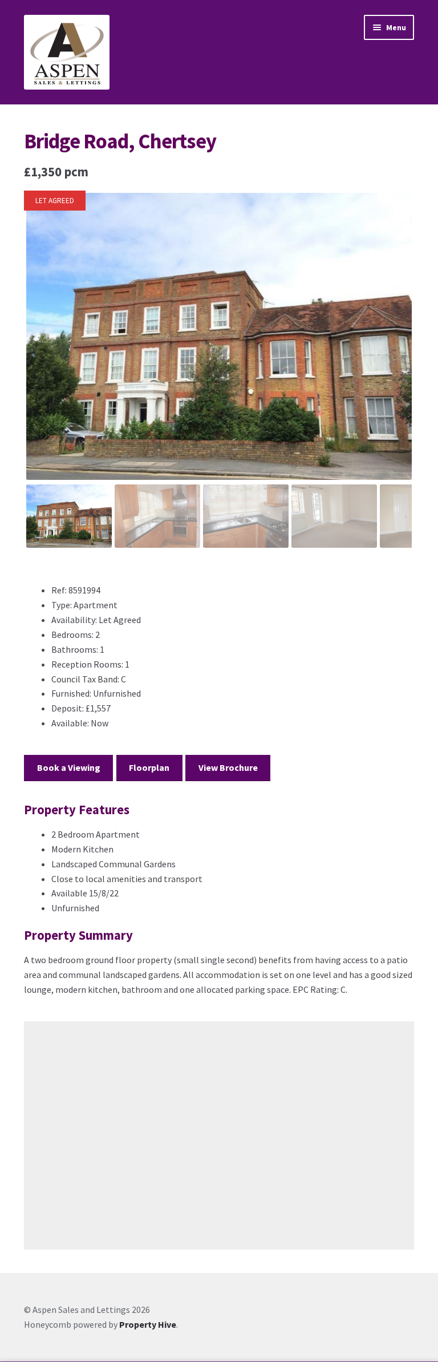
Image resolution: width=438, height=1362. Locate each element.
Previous (42, 346)
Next (396, 346)
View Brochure (228, 767)
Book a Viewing (68, 767)
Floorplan (149, 767)
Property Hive (147, 1324)
